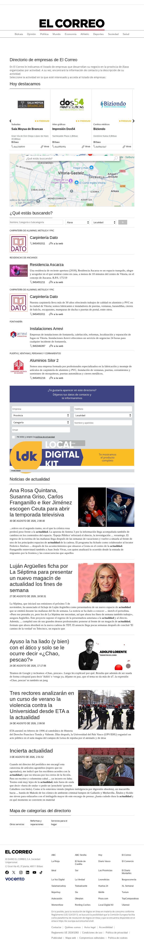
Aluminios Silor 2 (44, 360)
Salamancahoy (58, 886)
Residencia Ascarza (47, 264)
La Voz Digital (58, 879)
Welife (101, 892)
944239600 (19, 146)
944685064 (60, 146)
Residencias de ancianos (23, 257)
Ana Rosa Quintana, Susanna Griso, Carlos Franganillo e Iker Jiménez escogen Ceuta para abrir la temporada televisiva (41, 502)
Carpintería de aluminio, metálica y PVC (32, 230)
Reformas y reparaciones (36, 822)
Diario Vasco (104, 861)
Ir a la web (57, 243)
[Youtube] (34, 872)
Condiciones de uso (92, 932)
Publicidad (56, 938)
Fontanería (16, 321)
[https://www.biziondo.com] (131, 149)
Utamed (125, 905)
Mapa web (71, 938)
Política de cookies (117, 938)
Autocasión (56, 898)
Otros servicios (17, 824)
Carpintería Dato (44, 237)
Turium (125, 892)
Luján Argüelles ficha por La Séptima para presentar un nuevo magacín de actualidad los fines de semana (41, 578)
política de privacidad (45, 436)
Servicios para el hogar (59, 822)
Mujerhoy (55, 892)
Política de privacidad (117, 932)
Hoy (100, 855)
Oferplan (79, 898)
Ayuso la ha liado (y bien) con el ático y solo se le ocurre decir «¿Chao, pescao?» (39, 650)
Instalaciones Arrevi (46, 328)
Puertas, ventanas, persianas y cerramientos (35, 353)
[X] (14, 872)
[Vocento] (14, 879)
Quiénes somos (73, 927)
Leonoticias (103, 879)
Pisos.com (103, 898)
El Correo (126, 855)
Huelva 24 (103, 886)
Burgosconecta (129, 879)
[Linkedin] (28, 872)
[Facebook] (7, 872)
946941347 (101, 146)
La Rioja (55, 861)
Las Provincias (105, 870)
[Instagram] (21, 872)
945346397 (39, 346)
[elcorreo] (72, 23)
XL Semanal (128, 886)
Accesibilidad (106, 927)
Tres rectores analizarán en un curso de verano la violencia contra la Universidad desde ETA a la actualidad (42, 705)
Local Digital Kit (105, 905)
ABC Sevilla (80, 855)
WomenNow (57, 905)
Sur (76, 870)
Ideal (53, 870)
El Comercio (128, 861)
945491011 (39, 243)
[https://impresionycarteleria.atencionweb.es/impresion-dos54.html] (90, 149)
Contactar (56, 927)
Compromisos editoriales (91, 938)
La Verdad (80, 879)
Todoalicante (81, 886)
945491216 (39, 378)
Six (76, 892)
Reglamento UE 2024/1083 (65, 932)
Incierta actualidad (31, 751)
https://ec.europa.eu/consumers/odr (76, 921)
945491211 (39, 282)
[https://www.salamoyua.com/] (49, 149)
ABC (53, 855)
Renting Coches (82, 905)
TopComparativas (130, 898)
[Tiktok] (41, 872)
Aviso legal (90, 927)
